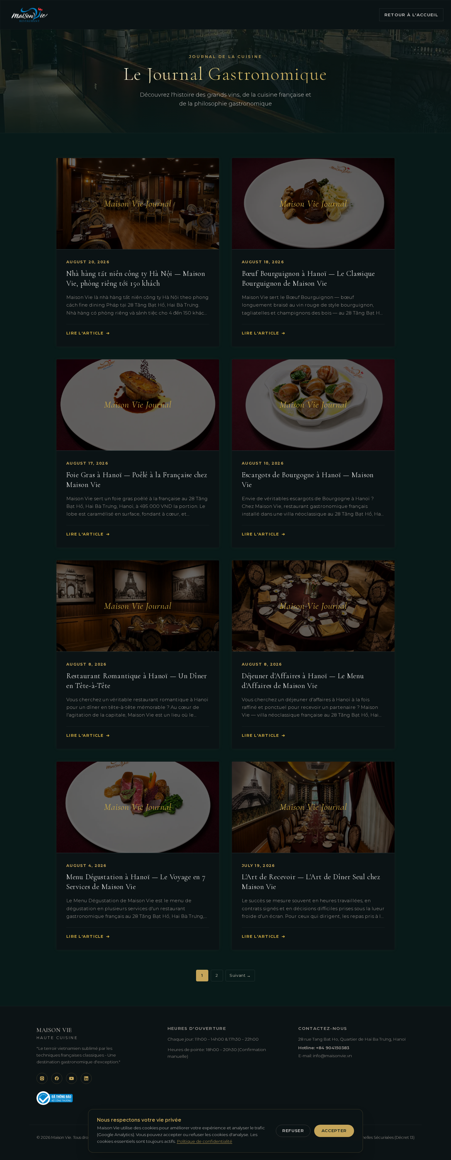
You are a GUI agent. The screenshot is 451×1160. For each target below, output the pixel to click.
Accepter (334, 1130)
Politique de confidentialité (204, 1141)
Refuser (293, 1130)
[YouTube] (71, 1078)
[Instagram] (42, 1078)
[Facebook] (56, 1078)
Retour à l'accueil (411, 14)
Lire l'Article (88, 333)
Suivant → (240, 975)
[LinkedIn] (86, 1078)
